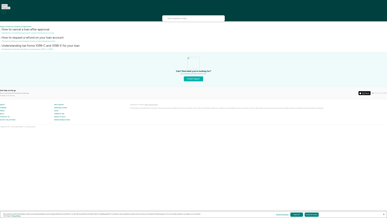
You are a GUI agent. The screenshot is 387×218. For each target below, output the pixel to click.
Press (2, 111)
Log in (4, 13)
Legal (56, 111)
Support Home (5, 26)
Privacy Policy (60, 117)
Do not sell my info (8, 120)
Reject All (297, 214)
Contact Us (5, 117)
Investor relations (62, 120)
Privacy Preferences (282, 214)
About (2, 105)
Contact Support (193, 79)
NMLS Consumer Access (151, 104)
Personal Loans (60, 108)
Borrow (4, 11)
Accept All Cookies (312, 214)
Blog (2, 114)
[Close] (384, 214)
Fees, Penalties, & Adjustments (20, 26)
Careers (3, 108)
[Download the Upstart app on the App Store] (364, 93)
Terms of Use (59, 114)
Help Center (59, 105)
